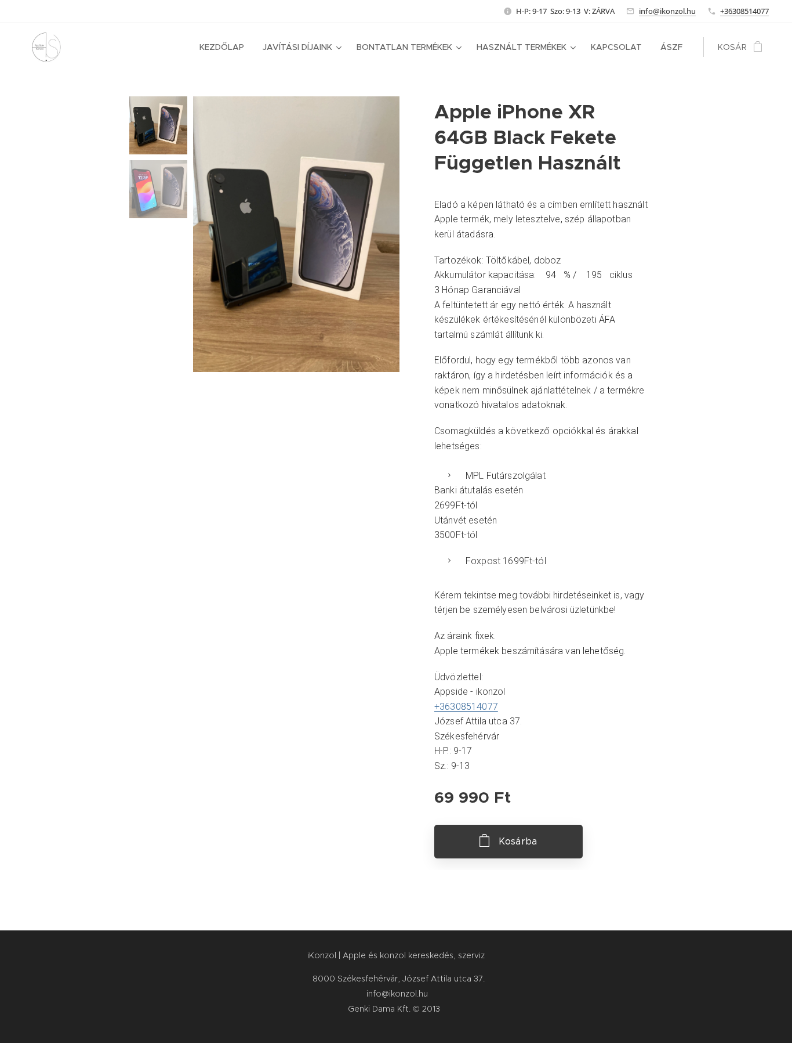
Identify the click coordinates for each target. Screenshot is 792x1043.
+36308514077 (744, 11)
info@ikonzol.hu (667, 11)
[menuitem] (225, 47)
